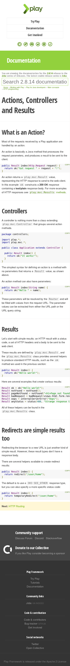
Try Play (35, 21)
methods (48, 192)
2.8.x (4, 75)
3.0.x (64, 75)
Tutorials (35, 582)
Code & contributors (35, 619)
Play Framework (35, 8)
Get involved (35, 627)
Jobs (35, 603)
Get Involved (35, 35)
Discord (39, 538)
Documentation (35, 28)
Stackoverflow (54, 538)
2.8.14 (49, 73)
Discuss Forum (23, 538)
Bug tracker (35, 623)
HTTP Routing (16, 506)
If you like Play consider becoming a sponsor (40, 553)
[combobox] (35, 82)
